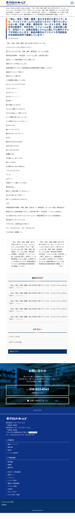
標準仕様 (10, 447)
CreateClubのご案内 (7, 502)
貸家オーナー (11, 475)
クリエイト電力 (12, 480)
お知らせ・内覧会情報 (14, 472)
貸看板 (9, 465)
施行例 (9, 450)
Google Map (33, 432)
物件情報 (10, 462)
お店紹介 (10, 489)
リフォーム (11, 477)
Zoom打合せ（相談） (14, 495)
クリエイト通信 (12, 486)
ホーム (8, 8)
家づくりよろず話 (15, 342)
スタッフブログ (15, 8)
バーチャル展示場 (13, 453)
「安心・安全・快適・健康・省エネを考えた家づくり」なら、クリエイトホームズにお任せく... (38, 286)
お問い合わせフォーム (39, 401)
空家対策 (10, 467)
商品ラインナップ (13, 444)
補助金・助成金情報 (13, 483)
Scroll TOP (38, 410)
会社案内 (4, 505)
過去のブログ (14, 351)
